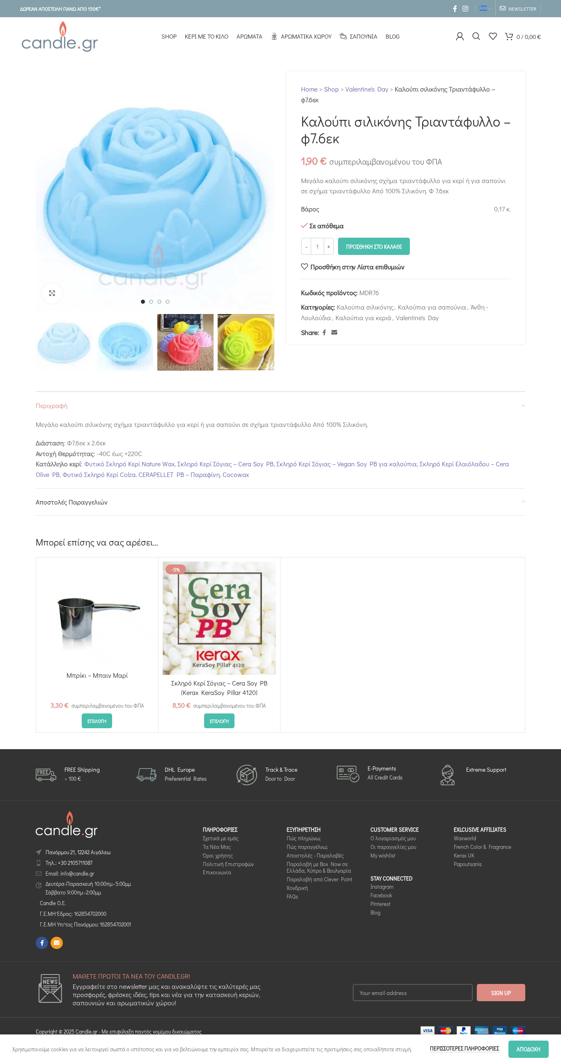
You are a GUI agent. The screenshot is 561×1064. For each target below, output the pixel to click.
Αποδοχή (528, 1049)
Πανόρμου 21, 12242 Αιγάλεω (78, 851)
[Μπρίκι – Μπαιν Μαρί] (97, 614)
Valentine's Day (366, 89)
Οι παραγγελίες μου (393, 846)
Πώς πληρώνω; (304, 838)
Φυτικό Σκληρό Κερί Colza (99, 474)
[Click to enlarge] (52, 293)
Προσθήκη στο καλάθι (374, 246)
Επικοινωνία (217, 872)
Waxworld (465, 838)
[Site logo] (59, 35)
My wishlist (382, 855)
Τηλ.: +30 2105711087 (69, 862)
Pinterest (380, 903)
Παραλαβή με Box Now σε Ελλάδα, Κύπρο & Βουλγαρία (319, 867)
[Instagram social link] (465, 8)
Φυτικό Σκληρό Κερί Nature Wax (129, 463)
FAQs (292, 896)
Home (309, 89)
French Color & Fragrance (482, 846)
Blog (375, 912)
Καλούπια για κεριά (363, 317)
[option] (143, 302)
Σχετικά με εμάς (221, 838)
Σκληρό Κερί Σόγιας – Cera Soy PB (225, 463)
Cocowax (236, 474)
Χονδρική (297, 887)
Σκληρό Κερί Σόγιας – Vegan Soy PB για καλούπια (346, 463)
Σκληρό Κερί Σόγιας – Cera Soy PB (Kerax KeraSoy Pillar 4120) (219, 687)
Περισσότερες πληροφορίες (465, 1048)
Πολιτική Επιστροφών (228, 863)
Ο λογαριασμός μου (393, 838)
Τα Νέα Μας (217, 846)
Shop (331, 89)
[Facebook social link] (455, 8)
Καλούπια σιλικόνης (365, 307)
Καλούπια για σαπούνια (432, 307)
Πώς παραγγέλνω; (307, 846)
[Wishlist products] (493, 36)
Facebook (381, 895)
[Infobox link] (68, 775)
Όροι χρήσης (218, 855)
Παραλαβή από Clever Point (319, 879)
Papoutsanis (468, 863)
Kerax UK (464, 855)
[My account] (460, 36)
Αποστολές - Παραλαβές (315, 855)
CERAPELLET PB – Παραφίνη (179, 474)
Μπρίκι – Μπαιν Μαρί (97, 675)
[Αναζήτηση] (476, 36)
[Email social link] (334, 332)
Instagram (381, 886)
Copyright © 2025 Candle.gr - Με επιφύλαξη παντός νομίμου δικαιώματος (119, 1031)
